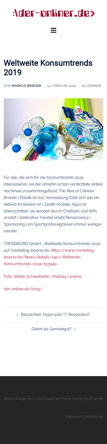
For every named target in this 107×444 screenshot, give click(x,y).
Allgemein (91, 86)
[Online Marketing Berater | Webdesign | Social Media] (53, 13)
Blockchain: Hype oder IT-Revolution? (55, 314)
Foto (8, 276)
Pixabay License (67, 276)
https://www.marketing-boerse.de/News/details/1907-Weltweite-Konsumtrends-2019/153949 (49, 257)
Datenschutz (94, 416)
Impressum (73, 416)
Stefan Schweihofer (31, 276)
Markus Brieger (26, 86)
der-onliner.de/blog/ (23, 289)
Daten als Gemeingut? (52, 329)
